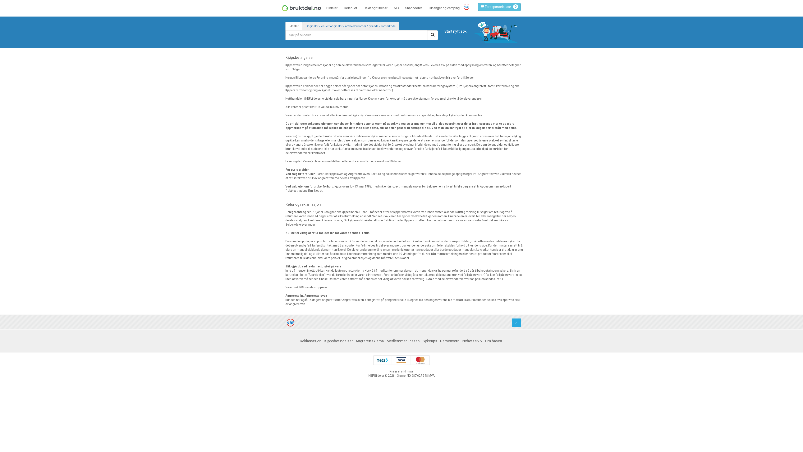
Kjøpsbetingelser (338, 341)
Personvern (449, 341)
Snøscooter (413, 8)
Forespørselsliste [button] (498, 7)
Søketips (430, 341)
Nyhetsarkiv (472, 341)
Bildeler (332, 8)
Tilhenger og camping (444, 8)
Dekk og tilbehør (375, 8)
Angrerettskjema (370, 341)
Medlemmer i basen (403, 341)
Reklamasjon (310, 341)
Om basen (493, 341)
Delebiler (350, 8)
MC (396, 8)
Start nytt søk (455, 31)
